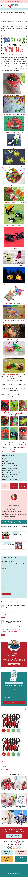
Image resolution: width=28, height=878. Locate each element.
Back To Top (13, 870)
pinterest (22, 447)
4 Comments (25, 15)
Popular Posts (23, 485)
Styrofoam (8, 225)
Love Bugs (5, 461)
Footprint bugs (6, 265)
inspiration (12, 526)
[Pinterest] (11, 847)
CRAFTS (7, 526)
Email (3, 587)
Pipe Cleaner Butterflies (8, 202)
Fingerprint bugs (6, 114)
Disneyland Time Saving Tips (20, 824)
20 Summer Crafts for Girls (10, 468)
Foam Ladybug (8, 132)
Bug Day (4, 459)
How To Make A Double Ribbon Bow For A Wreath (7, 790)
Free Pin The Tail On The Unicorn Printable (20, 790)
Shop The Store (7, 859)
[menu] (1, 5)
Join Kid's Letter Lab (21, 852)
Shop (2, 761)
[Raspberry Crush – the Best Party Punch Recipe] (7, 805)
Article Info (14, 485)
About (7, 844)
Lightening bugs (5, 167)
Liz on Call (14, 6)
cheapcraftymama (12, 621)
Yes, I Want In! (14, 836)
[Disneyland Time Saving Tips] (20, 822)
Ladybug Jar (7, 95)
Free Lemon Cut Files (7, 823)
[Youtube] (17, 847)
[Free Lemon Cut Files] (7, 822)
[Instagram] (14, 847)
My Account (4, 769)
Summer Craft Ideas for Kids (10, 466)
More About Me (14, 664)
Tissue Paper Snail (6, 186)
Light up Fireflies (6, 284)
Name (3, 581)
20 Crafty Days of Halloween (10, 477)
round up (24, 526)
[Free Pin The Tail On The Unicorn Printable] (20, 788)
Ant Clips (10, 248)
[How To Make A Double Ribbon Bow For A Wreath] (7, 788)
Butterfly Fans (9, 303)
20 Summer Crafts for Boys (10, 479)
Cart (2, 764)
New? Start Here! (7, 852)
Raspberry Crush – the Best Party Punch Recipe (7, 807)
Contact (12, 844)
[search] (26, 5)
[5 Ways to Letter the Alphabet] (20, 805)
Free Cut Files (21, 858)
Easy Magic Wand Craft (9, 470)
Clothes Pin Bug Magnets (9, 148)
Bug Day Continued (8, 463)
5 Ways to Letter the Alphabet (20, 807)
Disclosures (14, 868)
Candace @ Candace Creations (15, 605)
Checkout (3, 766)
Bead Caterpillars (8, 320)
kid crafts (18, 526)
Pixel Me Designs (16, 873)
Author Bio (5, 485)
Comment (4, 568)
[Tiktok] (19, 847)
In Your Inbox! (14, 1)
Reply (3, 617)
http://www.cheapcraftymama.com (9, 631)
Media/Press (18, 844)
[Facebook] (8, 847)
